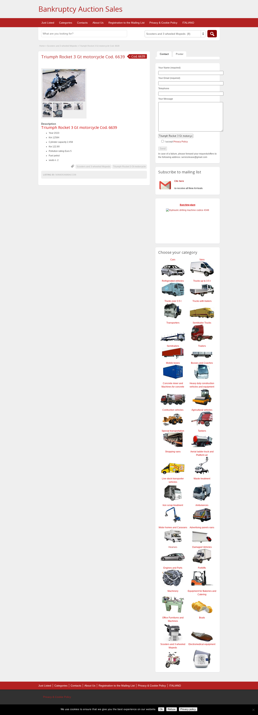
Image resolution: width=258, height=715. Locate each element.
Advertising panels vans (202, 527)
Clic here (179, 181)
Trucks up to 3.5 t (202, 281)
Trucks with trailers (202, 301)
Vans (202, 259)
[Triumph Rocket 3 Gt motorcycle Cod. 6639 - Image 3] (68, 106)
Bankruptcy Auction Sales (80, 9)
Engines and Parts (172, 568)
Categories (65, 22)
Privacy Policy (180, 141)
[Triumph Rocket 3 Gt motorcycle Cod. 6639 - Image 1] (47, 106)
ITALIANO (188, 22)
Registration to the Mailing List (126, 22)
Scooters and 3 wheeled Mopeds (62, 46)
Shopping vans (173, 451)
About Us (98, 22)
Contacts (82, 22)
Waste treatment (202, 478)
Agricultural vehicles (202, 410)
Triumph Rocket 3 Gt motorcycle (129, 166)
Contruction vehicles (172, 410)
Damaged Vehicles (202, 547)
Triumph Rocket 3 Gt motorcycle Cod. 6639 (83, 56)
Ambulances (201, 505)
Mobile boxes (173, 363)
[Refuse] (253, 710)
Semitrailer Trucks (202, 322)
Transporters (172, 322)
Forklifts (202, 568)
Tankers (202, 431)
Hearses (172, 547)
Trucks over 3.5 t (173, 301)
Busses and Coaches (202, 363)
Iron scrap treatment (173, 505)
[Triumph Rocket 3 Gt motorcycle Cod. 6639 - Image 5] (47, 113)
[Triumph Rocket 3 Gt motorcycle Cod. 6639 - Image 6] (58, 113)
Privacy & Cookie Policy (163, 22)
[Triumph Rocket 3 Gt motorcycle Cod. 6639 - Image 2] (58, 106)
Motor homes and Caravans (173, 527)
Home (42, 46)
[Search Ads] (212, 33)
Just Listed (47, 22)
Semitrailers (173, 346)
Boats (202, 617)
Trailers (202, 346)
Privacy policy (188, 709)
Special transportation (173, 431)
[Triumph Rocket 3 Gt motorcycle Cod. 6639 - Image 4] (79, 106)
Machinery (173, 591)
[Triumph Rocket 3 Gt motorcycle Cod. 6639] (63, 85)
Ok (161, 709)
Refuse (171, 709)
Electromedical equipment (201, 644)
